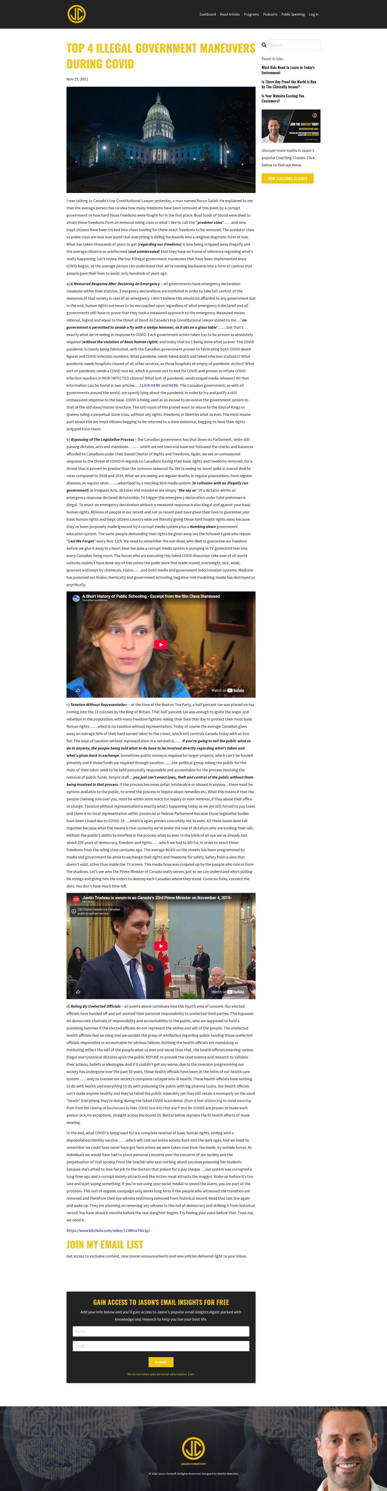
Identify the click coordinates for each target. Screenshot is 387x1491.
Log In (313, 14)
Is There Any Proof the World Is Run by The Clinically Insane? (289, 84)
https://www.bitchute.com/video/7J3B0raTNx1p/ (108, 1230)
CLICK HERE (150, 385)
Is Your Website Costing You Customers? (283, 98)
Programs (251, 14)
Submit (161, 1362)
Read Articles (230, 14)
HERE (173, 385)
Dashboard (208, 14)
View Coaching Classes (287, 178)
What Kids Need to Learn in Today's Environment (288, 70)
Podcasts (270, 14)
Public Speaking (293, 14)
